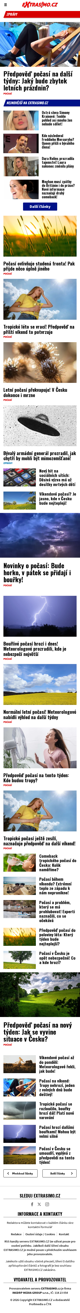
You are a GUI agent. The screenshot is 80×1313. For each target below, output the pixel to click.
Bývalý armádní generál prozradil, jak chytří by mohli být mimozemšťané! (39, 455)
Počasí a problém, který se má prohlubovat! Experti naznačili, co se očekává (57, 911)
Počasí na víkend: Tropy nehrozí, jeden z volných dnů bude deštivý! (57, 1087)
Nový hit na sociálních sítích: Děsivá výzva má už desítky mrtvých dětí (57, 477)
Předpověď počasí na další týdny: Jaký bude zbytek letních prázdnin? (38, 80)
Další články (57, 1173)
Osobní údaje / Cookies (40, 1234)
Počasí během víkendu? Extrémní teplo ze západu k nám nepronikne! (55, 885)
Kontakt (64, 1234)
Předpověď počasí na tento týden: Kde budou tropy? (36, 778)
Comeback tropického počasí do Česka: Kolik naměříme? (57, 862)
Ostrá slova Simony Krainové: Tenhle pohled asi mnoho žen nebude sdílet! (57, 118)
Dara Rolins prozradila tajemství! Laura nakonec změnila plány (58, 162)
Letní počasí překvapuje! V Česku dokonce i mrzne (35, 392)
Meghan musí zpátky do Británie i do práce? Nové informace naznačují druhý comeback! (58, 189)
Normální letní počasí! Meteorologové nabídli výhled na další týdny (39, 714)
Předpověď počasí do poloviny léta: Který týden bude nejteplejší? (57, 936)
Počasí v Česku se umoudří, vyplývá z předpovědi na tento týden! (56, 1155)
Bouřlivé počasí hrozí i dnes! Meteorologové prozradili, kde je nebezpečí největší (34, 648)
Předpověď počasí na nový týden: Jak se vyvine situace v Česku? (37, 1031)
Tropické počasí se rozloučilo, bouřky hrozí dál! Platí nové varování (56, 1110)
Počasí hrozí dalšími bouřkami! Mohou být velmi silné (57, 1131)
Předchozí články (22, 1173)
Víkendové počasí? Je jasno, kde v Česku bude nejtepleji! (57, 498)
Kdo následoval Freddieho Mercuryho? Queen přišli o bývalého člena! (58, 141)
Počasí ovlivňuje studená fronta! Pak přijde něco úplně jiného (39, 266)
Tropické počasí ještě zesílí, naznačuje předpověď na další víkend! (39, 841)
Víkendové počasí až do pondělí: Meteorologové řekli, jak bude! (57, 1064)
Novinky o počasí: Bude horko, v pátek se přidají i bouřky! (37, 572)
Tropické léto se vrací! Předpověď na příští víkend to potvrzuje (38, 329)
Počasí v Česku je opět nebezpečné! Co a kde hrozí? (57, 957)
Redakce (16, 1234)
